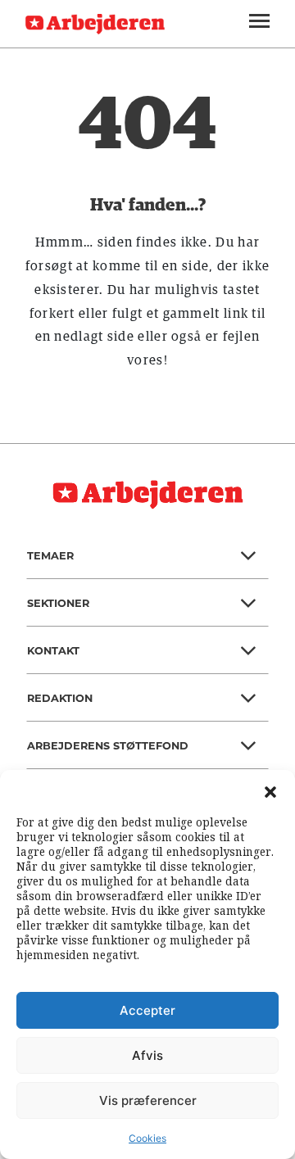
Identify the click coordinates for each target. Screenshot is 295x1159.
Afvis (147, 1055)
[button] (270, 790)
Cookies (147, 1138)
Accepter (147, 1010)
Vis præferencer (148, 1100)
